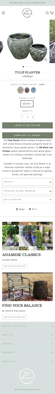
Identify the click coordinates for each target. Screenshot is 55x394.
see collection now (14, 266)
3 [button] (28, 67)
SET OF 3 (27, 103)
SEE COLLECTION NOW (14, 317)
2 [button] (25, 67)
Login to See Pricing (27, 125)
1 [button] (23, 66)
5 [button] (32, 67)
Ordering (7, 344)
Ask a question (12, 200)
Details (8, 182)
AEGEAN (20, 90)
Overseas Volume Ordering (20, 191)
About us (7, 335)
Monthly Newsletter (14, 326)
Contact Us (8, 361)
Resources (8, 353)
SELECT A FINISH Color (27, 85)
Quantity (28, 111)
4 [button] (30, 67)
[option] (27, 3)
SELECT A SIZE (27, 98)
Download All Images (27, 135)
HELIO (27, 90)
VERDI (33, 90)
